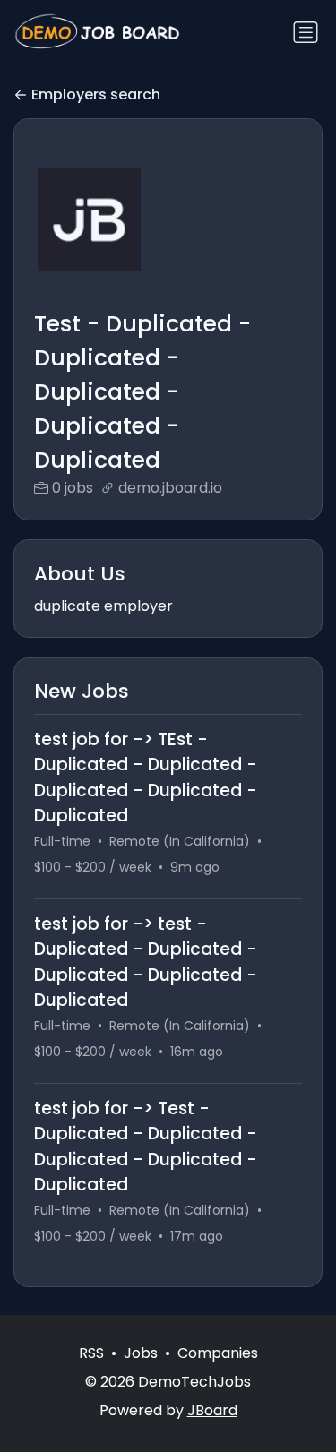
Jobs (141, 1353)
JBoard (212, 1410)
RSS (91, 1353)
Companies (217, 1353)
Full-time (62, 841)
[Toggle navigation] (306, 32)
